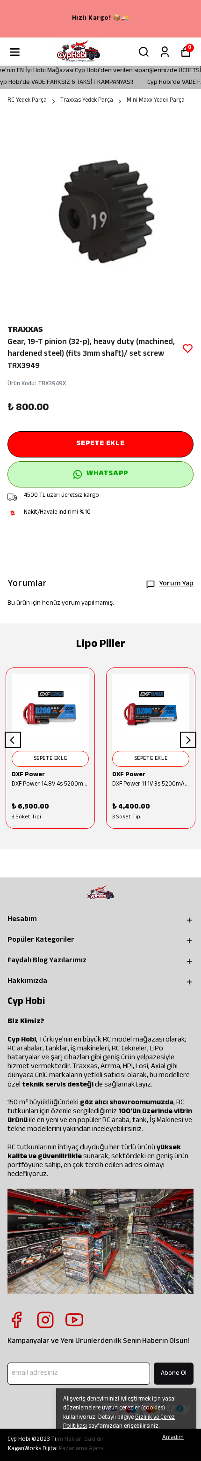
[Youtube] (74, 1320)
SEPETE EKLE (100, 444)
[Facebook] (16, 1320)
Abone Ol (174, 1373)
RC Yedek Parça (27, 101)
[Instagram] (45, 1320)
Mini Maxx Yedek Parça (156, 101)
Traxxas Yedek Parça (86, 101)
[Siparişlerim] (165, 52)
